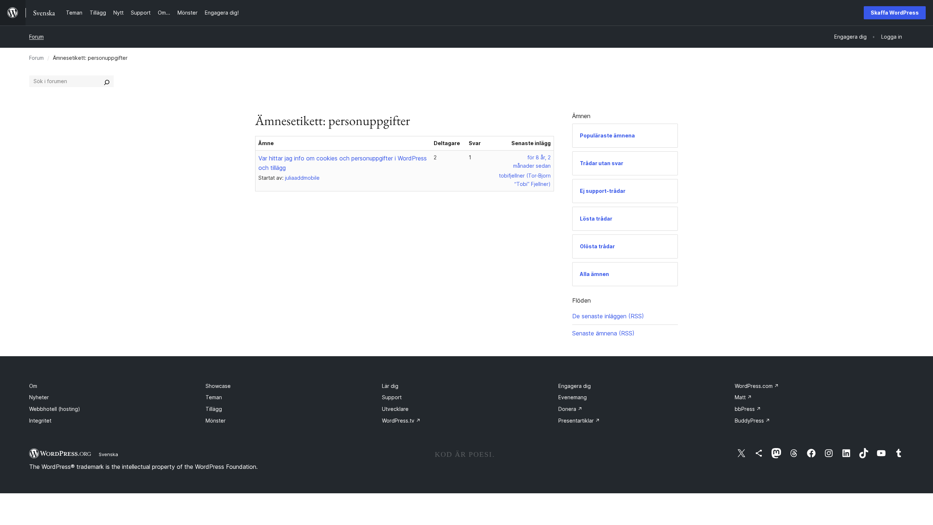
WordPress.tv (401, 420)
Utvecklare (395, 409)
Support (392, 397)
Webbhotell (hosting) (54, 409)
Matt (743, 397)
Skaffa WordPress (895, 12)
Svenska (108, 454)
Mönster (216, 420)
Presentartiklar (579, 420)
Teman (214, 397)
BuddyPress (752, 420)
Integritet (40, 420)
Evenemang (572, 397)
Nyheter (39, 397)
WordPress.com (757, 386)
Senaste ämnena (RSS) (603, 333)
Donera (570, 409)
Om (33, 386)
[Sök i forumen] (107, 81)
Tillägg (214, 409)
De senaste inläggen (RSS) (608, 316)
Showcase (218, 386)
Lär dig (390, 386)
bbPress (748, 409)
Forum (36, 37)
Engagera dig (574, 386)
